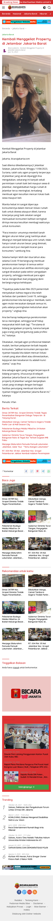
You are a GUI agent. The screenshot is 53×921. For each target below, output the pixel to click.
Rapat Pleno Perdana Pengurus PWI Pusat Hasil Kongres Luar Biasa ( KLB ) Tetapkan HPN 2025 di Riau (26, 765)
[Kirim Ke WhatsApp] (49, 471)
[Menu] (4, 7)
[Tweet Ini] (32, 471)
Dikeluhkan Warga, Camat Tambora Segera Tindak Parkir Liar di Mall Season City (26, 423)
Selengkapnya (26, 787)
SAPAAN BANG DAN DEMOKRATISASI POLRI (28, 847)
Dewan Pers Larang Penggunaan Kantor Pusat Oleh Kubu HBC (26, 755)
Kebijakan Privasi (15, 906)
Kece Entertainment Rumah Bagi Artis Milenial (26, 828)
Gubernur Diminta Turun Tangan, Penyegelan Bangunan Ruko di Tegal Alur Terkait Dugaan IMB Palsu (25, 437)
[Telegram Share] (43, 471)
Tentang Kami (31, 900)
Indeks (27, 910)
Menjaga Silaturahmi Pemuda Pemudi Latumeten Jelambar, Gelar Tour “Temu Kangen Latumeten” (25, 445)
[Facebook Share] (26, 471)
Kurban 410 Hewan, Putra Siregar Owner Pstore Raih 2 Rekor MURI (27, 857)
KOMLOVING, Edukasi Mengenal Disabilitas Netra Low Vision (28, 818)
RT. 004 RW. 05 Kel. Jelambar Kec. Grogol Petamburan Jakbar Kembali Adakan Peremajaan (26, 452)
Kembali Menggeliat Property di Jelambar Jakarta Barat (26, 49)
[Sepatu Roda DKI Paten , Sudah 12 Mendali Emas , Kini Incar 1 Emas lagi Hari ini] (11, 776)
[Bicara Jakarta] (17, 7)
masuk (16, 667)
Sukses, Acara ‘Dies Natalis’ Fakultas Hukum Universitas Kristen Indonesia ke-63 (29, 838)
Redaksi (18, 900)
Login (28, 906)
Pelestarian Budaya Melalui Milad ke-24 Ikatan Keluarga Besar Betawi (23, 429)
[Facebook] (19, 892)
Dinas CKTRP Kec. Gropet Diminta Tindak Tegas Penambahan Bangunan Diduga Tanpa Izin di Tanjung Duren (24, 415)
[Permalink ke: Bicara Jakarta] (4, 50)
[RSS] (35, 892)
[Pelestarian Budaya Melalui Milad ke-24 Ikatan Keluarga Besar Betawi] (13, 516)
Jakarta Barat (8, 34)
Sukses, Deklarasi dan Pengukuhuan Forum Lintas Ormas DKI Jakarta (28, 808)
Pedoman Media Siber (20, 903)
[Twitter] (24, 892)
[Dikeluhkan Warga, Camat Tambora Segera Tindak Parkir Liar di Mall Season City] (39, 489)
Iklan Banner (40, 906)
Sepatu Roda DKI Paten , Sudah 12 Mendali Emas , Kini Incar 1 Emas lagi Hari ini (33, 775)
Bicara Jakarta (13, 48)
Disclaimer (38, 903)
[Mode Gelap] (44, 7)
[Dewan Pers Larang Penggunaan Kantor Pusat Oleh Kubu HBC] (26, 736)
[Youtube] (29, 892)
